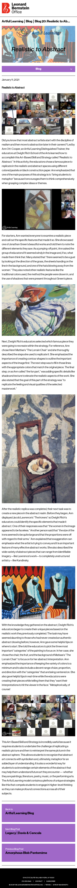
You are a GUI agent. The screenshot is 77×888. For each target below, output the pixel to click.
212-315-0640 (26, 881)
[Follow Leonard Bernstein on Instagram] (41, 872)
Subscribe (50, 881)
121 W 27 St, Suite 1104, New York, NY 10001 (38, 878)
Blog (29, 21)
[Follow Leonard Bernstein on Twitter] (36, 872)
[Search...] (61, 8)
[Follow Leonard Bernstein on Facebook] (30, 872)
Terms (48, 885)
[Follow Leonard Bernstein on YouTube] (47, 872)
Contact (38, 881)
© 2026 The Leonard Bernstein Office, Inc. (26, 885)
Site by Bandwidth (60, 885)
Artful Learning (12, 21)
